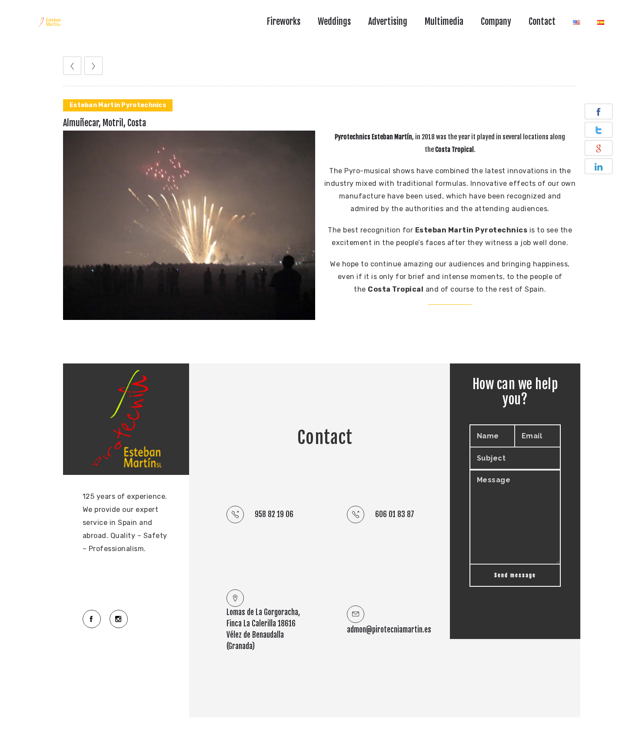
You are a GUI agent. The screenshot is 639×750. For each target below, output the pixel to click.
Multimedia (444, 21)
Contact (542, 21)
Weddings (334, 21)
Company (496, 21)
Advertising (387, 21)
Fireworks (283, 21)
